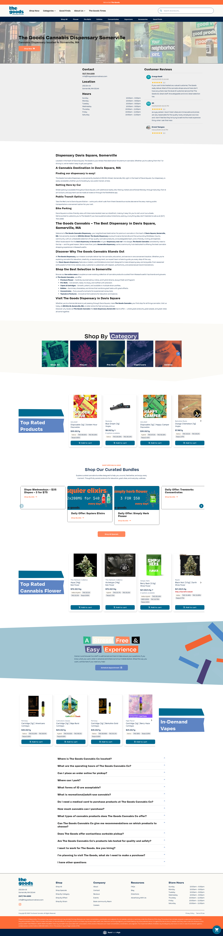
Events (96, 898)
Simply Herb (145, 581)
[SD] (148, 104)
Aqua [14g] (75, 582)
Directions (135, 894)
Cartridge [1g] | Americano (33, 723)
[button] (85, 421)
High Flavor (130, 721)
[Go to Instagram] (20, 904)
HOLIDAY (74, 422)
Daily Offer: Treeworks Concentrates (179, 491)
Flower (83, 364)
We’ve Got (111, 2)
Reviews (96, 894)
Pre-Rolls (112, 364)
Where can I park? (69, 780)
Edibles (168, 364)
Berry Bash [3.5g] (148, 583)
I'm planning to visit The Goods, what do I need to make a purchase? (101, 855)
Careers (96, 905)
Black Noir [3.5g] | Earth (186, 582)
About (95, 886)
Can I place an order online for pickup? (82, 773)
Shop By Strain (61, 901)
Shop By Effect (61, 898)
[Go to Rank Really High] (111, 932)
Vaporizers (140, 364)
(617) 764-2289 (88, 73)
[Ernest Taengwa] (148, 128)
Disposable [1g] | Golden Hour (84, 424)
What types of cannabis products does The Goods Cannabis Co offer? (102, 816)
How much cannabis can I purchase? (81, 808)
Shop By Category (63, 894)
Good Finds (65, 10)
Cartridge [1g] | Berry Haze (138, 723)
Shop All (55, 364)
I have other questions (72, 862)
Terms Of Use (200, 913)
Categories (48, 10)
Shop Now (34, 10)
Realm (177, 580)
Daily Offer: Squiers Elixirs (88, 513)
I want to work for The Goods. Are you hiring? (86, 848)
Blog (132, 890)
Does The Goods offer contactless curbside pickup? (91, 833)
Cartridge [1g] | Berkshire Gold (104, 723)
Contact (96, 890)
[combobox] (188, 10)
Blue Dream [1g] (112, 424)
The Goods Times (97, 10)
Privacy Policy (190, 913)
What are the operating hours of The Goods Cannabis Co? (94, 765)
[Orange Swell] (148, 77)
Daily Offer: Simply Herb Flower (133, 515)
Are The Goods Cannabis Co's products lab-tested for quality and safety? (104, 840)
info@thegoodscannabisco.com (31, 900)
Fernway (24, 721)
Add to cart (86, 443)
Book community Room (102, 901)
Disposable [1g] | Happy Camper (154, 424)
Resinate (108, 421)
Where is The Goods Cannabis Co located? (85, 758)
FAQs (133, 886)
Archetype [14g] (112, 582)
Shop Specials (61, 890)
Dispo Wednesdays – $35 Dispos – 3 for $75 (40, 491)
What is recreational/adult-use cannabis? (84, 794)
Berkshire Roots (181, 421)
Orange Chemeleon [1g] (185, 424)
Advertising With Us (138, 898)
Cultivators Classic (63, 721)
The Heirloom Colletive (79, 580)
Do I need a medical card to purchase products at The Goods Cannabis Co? (105, 801)
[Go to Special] (89, 498)
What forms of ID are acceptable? (79, 787)
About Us (78, 10)
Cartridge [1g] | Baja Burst (67, 723)
